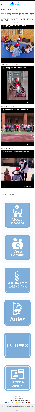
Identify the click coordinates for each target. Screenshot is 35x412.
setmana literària (11, 194)
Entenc (17, 410)
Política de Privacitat (11, 400)
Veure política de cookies (17, 409)
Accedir (3, 0)
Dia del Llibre (5, 194)
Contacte (24, 400)
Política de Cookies (17, 400)
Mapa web (21, 400)
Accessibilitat (28, 400)
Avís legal (6, 400)
